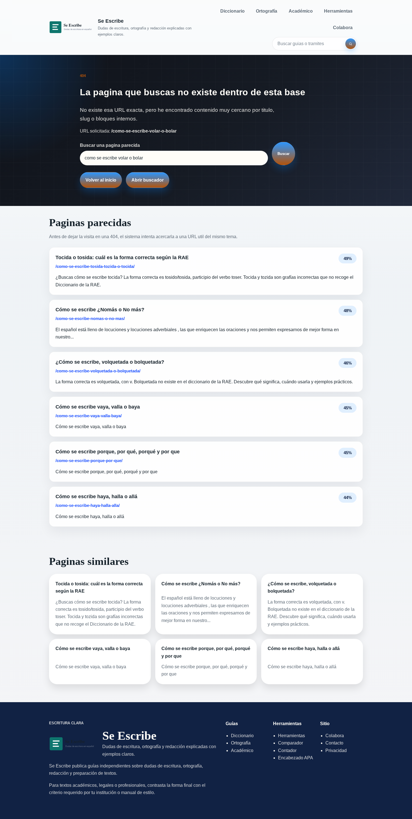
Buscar (283, 154)
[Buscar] (350, 43)
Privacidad (336, 750)
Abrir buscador (147, 180)
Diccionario (232, 11)
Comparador (290, 743)
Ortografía (266, 11)
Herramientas (338, 11)
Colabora (343, 27)
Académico (301, 11)
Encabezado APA (295, 757)
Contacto (334, 743)
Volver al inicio (100, 180)
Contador (287, 750)
